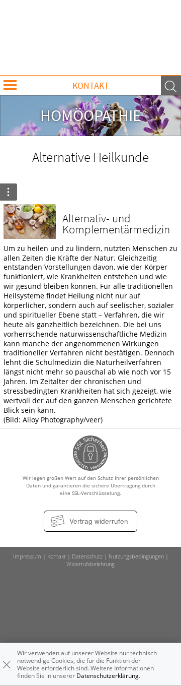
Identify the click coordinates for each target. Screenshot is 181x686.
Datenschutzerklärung (107, 675)
